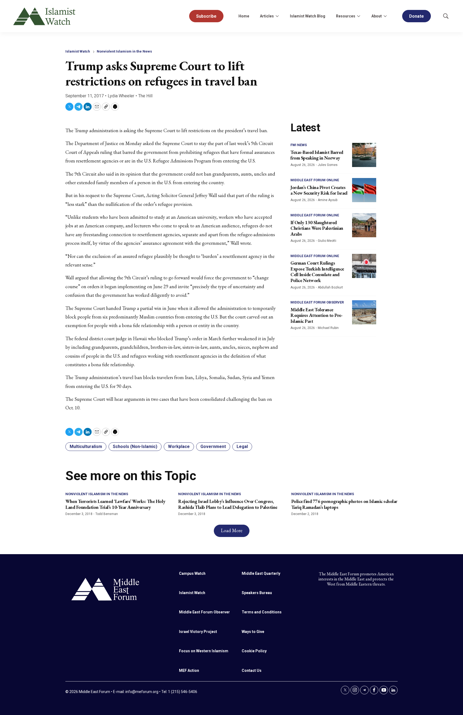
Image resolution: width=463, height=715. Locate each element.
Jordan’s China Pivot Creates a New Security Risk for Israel (318, 190)
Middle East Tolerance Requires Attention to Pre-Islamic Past (316, 315)
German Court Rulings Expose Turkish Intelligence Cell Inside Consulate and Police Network (317, 271)
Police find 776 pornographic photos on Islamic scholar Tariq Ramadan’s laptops (344, 504)
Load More (231, 530)
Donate (416, 16)
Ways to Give (253, 631)
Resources (345, 16)
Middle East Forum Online (314, 180)
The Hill (145, 95)
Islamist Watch (77, 51)
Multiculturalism (86, 446)
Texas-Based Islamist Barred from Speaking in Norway (316, 155)
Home (243, 16)
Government (213, 446)
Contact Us (252, 670)
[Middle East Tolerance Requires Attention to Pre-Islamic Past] (364, 312)
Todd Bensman (106, 514)
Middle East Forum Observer (317, 302)
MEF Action (189, 670)
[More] (277, 16)
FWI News (298, 145)
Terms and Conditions (262, 612)
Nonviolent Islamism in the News (124, 51)
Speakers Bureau (257, 593)
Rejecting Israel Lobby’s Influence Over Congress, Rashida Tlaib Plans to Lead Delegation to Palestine (227, 504)
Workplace (179, 446)
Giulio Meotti (327, 241)
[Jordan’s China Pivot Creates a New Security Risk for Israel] (364, 190)
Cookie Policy (254, 651)
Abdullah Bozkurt (330, 287)
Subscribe (206, 16)
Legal (242, 446)
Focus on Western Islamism (203, 651)
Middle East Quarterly (261, 573)
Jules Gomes (328, 165)
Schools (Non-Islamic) (135, 446)
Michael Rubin (328, 328)
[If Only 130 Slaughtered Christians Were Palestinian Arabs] (364, 225)
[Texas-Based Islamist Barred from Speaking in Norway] (364, 155)
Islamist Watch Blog (307, 16)
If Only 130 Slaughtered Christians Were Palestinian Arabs (316, 228)
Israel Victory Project (198, 631)
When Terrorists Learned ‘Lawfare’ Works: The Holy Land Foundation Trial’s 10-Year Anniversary (115, 504)
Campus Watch (192, 573)
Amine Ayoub (327, 200)
